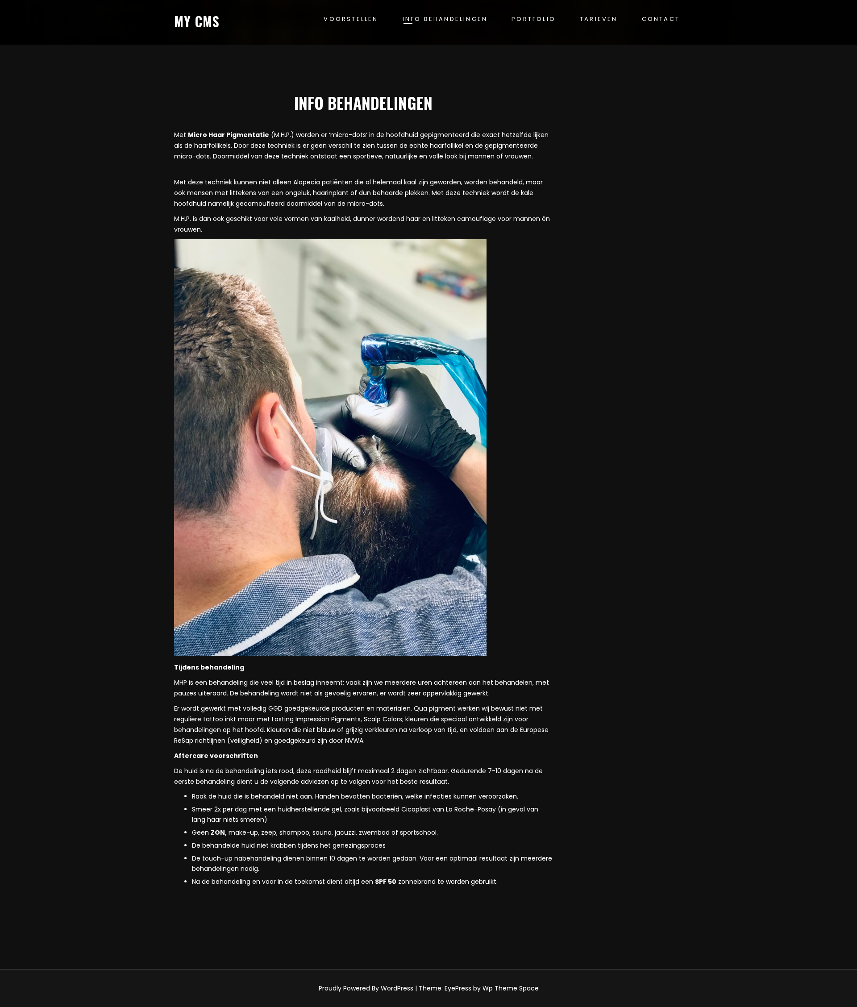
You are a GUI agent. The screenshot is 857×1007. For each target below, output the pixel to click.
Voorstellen (351, 19)
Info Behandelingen (445, 19)
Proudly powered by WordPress (366, 988)
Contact (661, 19)
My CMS (197, 21)
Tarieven (599, 19)
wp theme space (511, 988)
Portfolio (534, 19)
